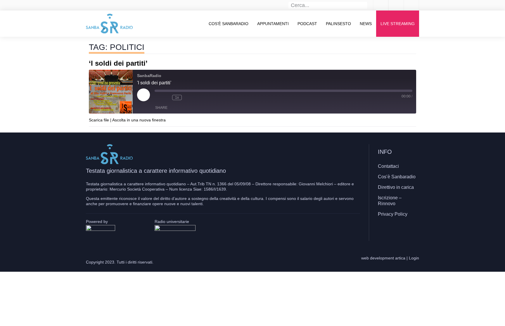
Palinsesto (338, 23)
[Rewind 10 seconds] (166, 97)
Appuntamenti (273, 23)
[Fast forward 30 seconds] (188, 97)
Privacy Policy (392, 214)
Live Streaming (398, 23)
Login (414, 258)
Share (161, 108)
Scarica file (99, 120)
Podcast (307, 23)
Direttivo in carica (396, 187)
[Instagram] (397, 231)
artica (400, 258)
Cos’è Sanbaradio (228, 23)
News (366, 23)
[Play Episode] (143, 94)
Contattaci (388, 166)
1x (177, 97)
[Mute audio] (157, 97)
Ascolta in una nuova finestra (139, 120)
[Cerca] (364, 5)
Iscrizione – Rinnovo (390, 200)
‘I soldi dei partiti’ (118, 63)
